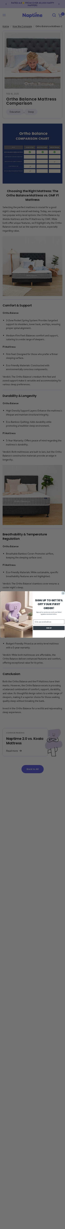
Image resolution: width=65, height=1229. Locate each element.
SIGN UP (48, 628)
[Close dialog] (63, 593)
